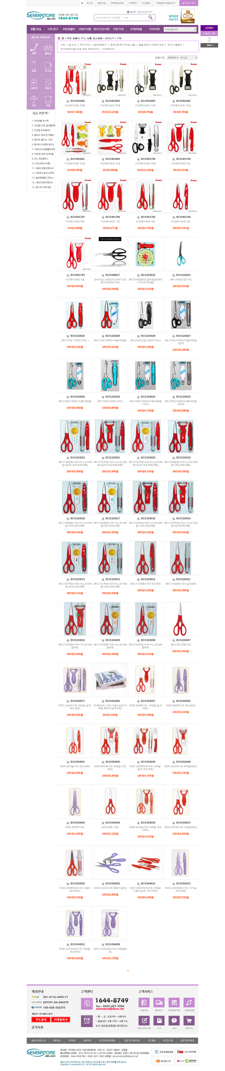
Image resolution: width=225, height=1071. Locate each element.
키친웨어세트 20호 (110, 105)
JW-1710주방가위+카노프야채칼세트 (145, 646)
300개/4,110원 (75, 593)
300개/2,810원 (145, 653)
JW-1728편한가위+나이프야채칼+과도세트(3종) (181, 463)
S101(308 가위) (110, 827)
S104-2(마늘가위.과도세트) (75, 766)
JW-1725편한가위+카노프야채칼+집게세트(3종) (110, 524)
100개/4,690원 (110, 407)
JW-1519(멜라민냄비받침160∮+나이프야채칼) (145, 281)
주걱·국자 (85, 44)
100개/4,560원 (75, 407)
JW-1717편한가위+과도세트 (145, 583)
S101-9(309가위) (74, 827)
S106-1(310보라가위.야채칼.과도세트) (75, 950)
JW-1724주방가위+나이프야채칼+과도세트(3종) (145, 524)
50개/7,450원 (74, 111)
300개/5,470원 (145, 471)
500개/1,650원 (180, 651)
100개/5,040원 (110, 288)
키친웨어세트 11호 (110, 163)
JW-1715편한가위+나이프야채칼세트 (75, 646)
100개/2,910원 (180, 286)
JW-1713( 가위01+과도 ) (75, 340)
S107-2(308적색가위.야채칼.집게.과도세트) (145, 767)
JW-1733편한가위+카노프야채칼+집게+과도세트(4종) (75, 463)
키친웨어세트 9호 (180, 163)
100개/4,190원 (145, 346)
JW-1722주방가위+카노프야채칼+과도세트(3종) (75, 585)
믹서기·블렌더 (175, 44)
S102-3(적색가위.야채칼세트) (180, 827)
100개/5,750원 (145, 410)
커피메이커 (108, 49)
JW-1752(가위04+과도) (110, 401)
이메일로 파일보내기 (166, 3)
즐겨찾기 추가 (188, 3)
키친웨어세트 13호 (180, 105)
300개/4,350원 (180, 471)
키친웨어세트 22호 (75, 105)
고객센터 (133, 3)
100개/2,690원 (75, 772)
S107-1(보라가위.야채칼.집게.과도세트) (75, 707)
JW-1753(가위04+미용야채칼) (75, 401)
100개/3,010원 (145, 288)
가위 (119, 38)
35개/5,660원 (110, 169)
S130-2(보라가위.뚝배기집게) (110, 888)
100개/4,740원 (145, 775)
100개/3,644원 (75, 286)
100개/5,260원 (145, 897)
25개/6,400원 (74, 169)
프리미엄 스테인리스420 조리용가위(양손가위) (110, 281)
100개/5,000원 (110, 775)
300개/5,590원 (75, 471)
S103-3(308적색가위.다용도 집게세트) (75, 889)
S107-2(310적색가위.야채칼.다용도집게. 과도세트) (145, 889)
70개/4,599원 (74, 228)
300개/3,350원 (145, 590)
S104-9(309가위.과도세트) (180, 705)
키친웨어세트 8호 (75, 221)
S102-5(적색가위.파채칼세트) (180, 766)
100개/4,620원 (75, 958)
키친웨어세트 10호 (145, 163)
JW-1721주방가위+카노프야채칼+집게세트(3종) (110, 585)
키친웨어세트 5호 (180, 221)
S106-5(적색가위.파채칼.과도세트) (110, 767)
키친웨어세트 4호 (75, 279)
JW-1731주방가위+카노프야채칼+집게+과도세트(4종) (145, 463)
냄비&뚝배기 (100, 44)
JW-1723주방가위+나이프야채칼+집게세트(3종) (181, 524)
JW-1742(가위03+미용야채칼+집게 (181, 342)
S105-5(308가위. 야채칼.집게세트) (145, 707)
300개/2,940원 (110, 653)
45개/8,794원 (145, 111)
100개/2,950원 (180, 833)
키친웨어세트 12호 (75, 163)
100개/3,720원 (180, 772)
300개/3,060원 (75, 653)
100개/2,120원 (110, 833)
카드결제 (146, 3)
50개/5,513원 (180, 169)
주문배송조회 (117, 3)
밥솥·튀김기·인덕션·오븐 (151, 44)
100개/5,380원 (180, 349)
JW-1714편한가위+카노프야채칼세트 (110, 646)
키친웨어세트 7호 (110, 221)
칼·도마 (72, 44)
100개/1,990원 (75, 833)
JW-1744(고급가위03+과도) (145, 340)
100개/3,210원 (180, 711)
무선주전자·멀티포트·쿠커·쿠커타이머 (79, 49)
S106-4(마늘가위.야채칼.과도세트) (145, 828)
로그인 (90, 3)
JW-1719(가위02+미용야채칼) (110, 340)
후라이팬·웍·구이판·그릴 (122, 44)
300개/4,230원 (75, 532)
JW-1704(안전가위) (181, 279)
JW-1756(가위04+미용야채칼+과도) (145, 402)
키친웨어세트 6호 (145, 221)
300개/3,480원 (180, 590)
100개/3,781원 (145, 228)
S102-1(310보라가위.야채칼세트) (110, 950)
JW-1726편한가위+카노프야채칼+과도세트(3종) (75, 524)
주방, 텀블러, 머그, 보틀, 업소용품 (84, 38)
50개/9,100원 (110, 714)
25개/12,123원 (110, 111)
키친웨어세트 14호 (145, 105)
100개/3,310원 (75, 346)
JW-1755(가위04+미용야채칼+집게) (181, 402)
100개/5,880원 (180, 410)
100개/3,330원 (75, 897)
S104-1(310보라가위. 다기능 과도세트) (181, 889)
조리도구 (109, 38)
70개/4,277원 (110, 228)
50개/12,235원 (145, 169)
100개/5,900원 (75, 714)
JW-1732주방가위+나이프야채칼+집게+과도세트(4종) (110, 463)
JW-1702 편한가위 (181, 644)
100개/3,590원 (145, 714)
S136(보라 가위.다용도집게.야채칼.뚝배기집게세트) (110, 707)
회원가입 (101, 3)
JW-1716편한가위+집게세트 (180, 583)
